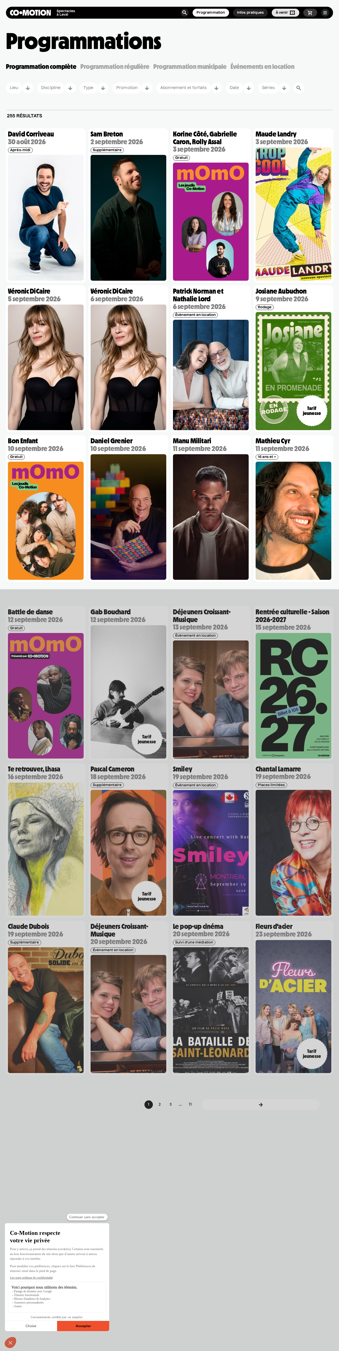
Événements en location (262, 66)
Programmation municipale (190, 66)
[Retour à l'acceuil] (42, 13)
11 (190, 1104)
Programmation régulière (114, 66)
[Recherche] (185, 13)
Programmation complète (41, 66)
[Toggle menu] (325, 13)
